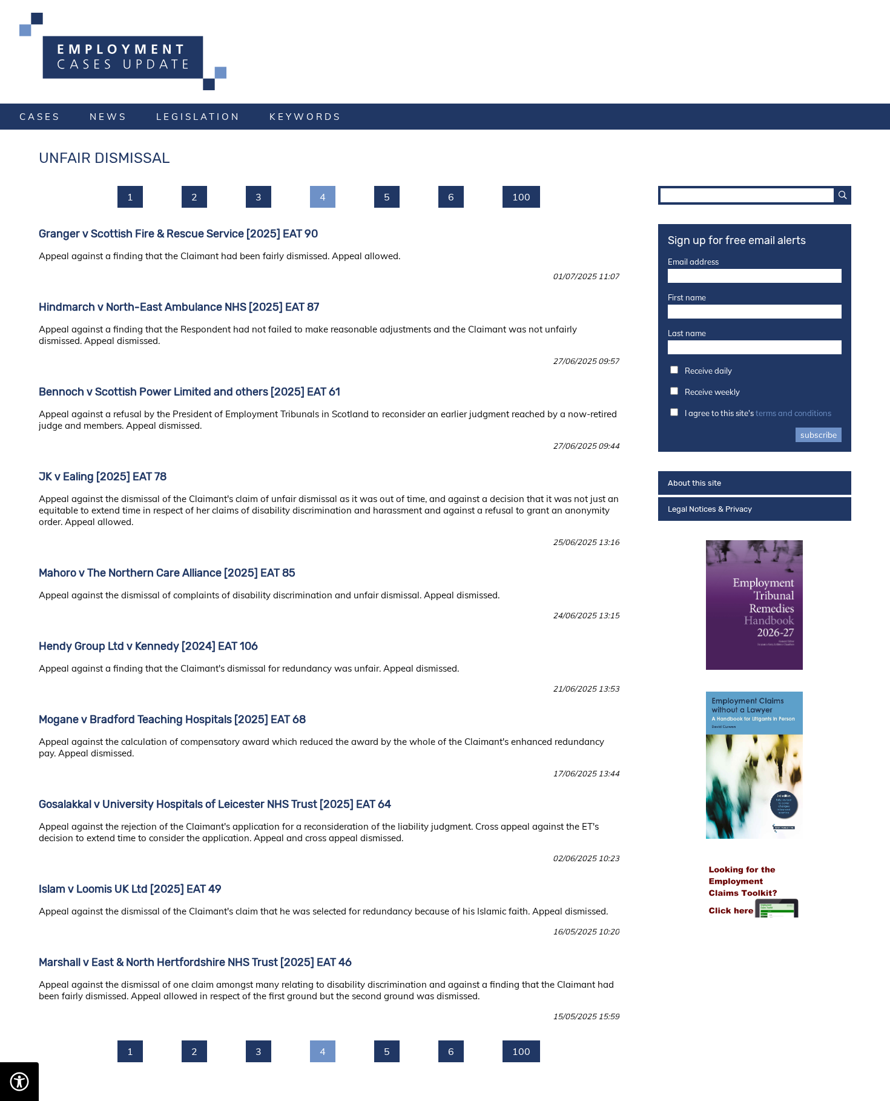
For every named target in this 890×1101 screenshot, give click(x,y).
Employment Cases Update (445, 51)
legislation (198, 116)
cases (40, 116)
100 (521, 197)
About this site (694, 483)
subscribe (818, 435)
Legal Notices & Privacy (710, 509)
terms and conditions (793, 413)
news (108, 116)
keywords (305, 116)
